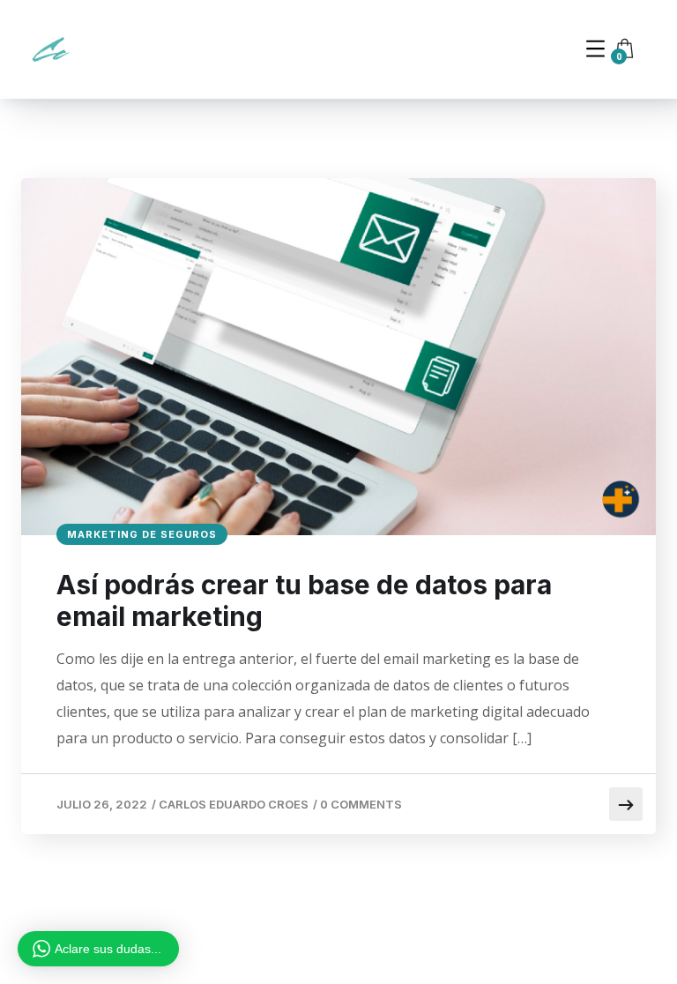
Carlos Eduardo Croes (234, 804)
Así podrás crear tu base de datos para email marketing (304, 600)
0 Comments (361, 804)
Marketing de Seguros (142, 534)
